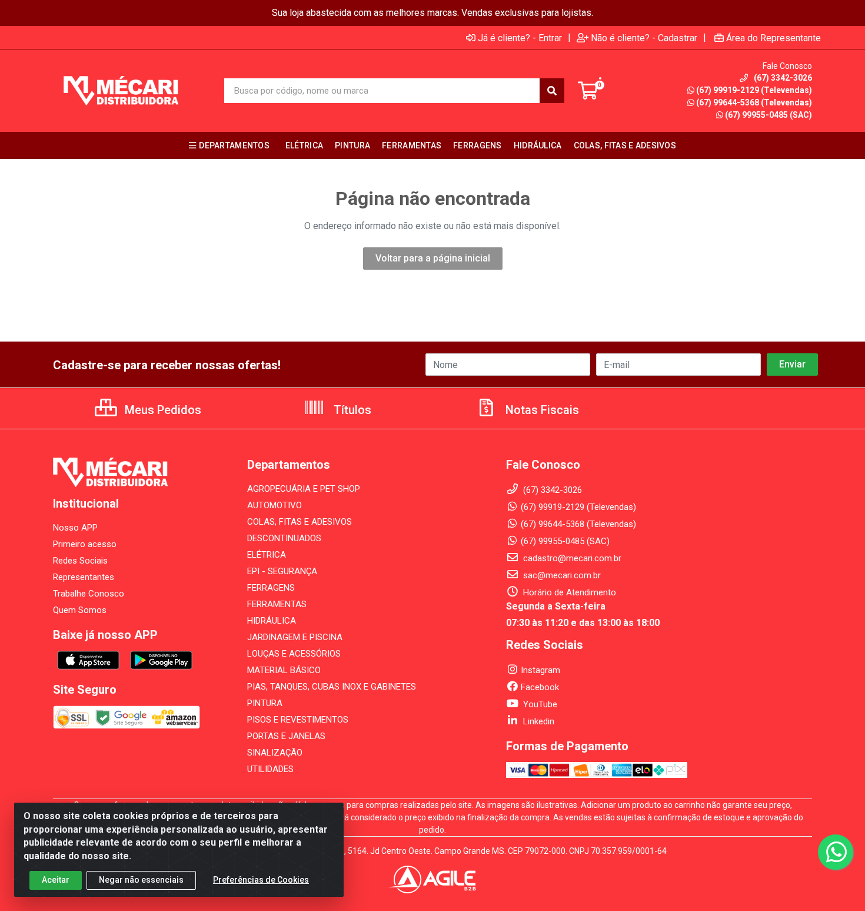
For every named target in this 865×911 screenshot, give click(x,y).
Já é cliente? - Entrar (520, 37)
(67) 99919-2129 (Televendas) (754, 90)
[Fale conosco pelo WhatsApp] (835, 852)
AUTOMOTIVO (274, 505)
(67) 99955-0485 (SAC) (768, 115)
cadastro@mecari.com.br (571, 558)
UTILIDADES (270, 769)
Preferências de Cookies (261, 880)
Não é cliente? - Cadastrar (644, 37)
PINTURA (264, 703)
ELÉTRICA (266, 554)
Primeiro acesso (85, 544)
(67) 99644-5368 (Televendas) (754, 102)
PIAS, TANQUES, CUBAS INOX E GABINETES (331, 686)
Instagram (540, 670)
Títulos (351, 410)
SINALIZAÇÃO (274, 752)
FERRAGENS (271, 587)
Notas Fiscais (541, 410)
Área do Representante (773, 37)
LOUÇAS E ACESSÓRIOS (294, 653)
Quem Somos (80, 610)
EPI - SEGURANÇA (282, 571)
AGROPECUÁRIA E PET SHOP (303, 488)
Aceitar (55, 880)
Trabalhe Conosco (88, 593)
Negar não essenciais (141, 880)
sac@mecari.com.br (561, 575)
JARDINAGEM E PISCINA (294, 637)
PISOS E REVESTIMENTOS (297, 719)
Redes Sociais (80, 560)
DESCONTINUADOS (284, 538)
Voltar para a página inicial (432, 258)
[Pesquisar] (552, 90)
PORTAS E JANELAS (286, 736)
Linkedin (537, 721)
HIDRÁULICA (271, 620)
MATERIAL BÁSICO (284, 670)
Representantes (83, 577)
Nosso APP (75, 527)
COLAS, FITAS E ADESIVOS (299, 521)
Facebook (540, 687)
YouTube (539, 704)
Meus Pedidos (161, 410)
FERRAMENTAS (277, 604)
